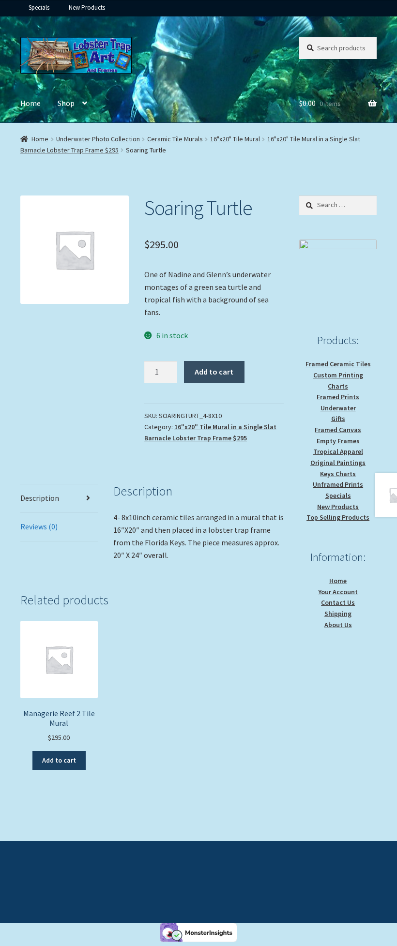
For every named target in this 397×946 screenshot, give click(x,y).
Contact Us (338, 602)
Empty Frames (338, 440)
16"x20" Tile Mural (235, 139)
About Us (338, 624)
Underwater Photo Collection (98, 139)
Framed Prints (338, 396)
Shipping (337, 613)
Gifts (338, 418)
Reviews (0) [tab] (39, 526)
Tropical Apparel (338, 451)
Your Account (338, 591)
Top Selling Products (337, 517)
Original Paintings (338, 462)
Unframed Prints (338, 484)
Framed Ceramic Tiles (338, 364)
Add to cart (214, 371)
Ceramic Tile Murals (175, 139)
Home (30, 103)
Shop (66, 103)
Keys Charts (338, 473)
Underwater (338, 408)
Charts (338, 386)
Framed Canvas (338, 429)
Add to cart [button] (59, 760)
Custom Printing (338, 375)
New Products (87, 7)
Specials (39, 7)
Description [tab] (39, 498)
